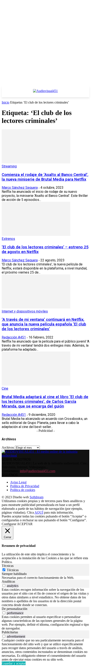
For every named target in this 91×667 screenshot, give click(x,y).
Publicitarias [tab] (10, 632)
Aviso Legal (18, 482)
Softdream (36, 497)
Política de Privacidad (24, 486)
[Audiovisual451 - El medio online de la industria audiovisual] (45, 93)
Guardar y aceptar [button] (14, 663)
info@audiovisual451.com (37, 471)
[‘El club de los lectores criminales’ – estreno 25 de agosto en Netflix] (36, 234)
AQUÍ (38, 512)
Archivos (8, 447)
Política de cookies (22, 490)
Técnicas (13, 570)
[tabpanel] (45, 578)
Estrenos (8, 239)
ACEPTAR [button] (25, 524)
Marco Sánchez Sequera (20, 188)
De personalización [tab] (14, 609)
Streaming (9, 166)
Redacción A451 (14, 337)
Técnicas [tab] (8, 566)
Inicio (5, 102)
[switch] (4, 585)
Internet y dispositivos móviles (25, 311)
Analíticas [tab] (8, 581)
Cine (5, 388)
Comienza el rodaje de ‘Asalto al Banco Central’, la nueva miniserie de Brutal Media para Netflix (45, 177)
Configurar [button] (9, 524)
